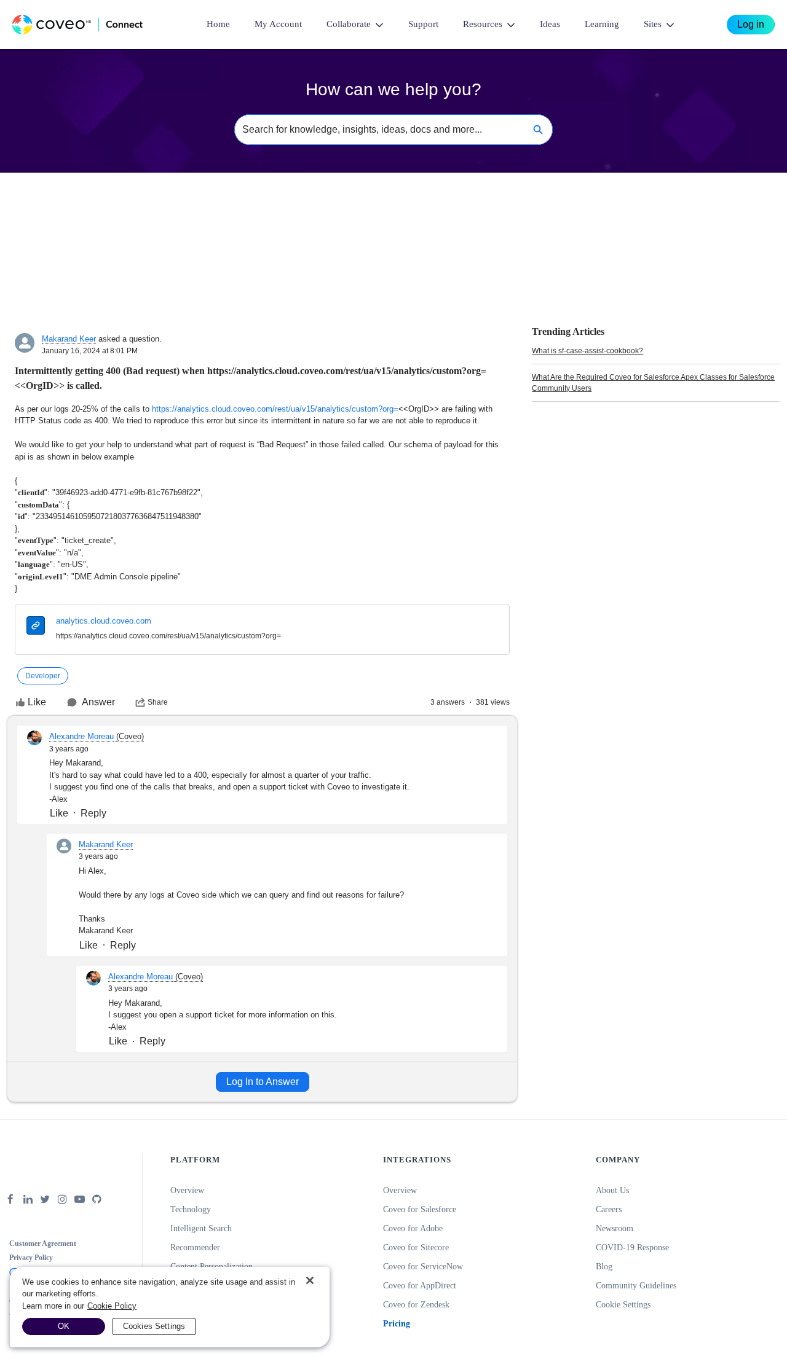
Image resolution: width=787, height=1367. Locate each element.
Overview (187, 1190)
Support (423, 24)
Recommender (195, 1247)
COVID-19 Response (632, 1247)
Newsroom (614, 1228)
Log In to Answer (262, 1081)
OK (63, 1326)
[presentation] (36, 627)
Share (158, 702)
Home (218, 24)
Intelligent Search (201, 1228)
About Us (612, 1190)
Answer (98, 702)
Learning (602, 24)
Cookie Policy (111, 1305)
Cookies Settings (154, 1326)
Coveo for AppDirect (419, 1285)
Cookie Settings (623, 1304)
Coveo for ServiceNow (423, 1266)
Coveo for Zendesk (416, 1304)
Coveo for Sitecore (416, 1247)
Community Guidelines (636, 1285)
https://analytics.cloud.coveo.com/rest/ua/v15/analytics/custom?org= (275, 408)
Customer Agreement (42, 1243)
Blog (604, 1266)
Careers (609, 1209)
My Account (278, 24)
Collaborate (348, 24)
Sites (653, 24)
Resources (482, 24)
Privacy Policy (31, 1257)
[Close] (309, 1280)
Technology (190, 1209)
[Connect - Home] (77, 24)
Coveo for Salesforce (419, 1209)
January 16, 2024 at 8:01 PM (90, 351)
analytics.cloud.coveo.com (103, 620)
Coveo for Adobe (413, 1228)
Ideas (550, 24)
